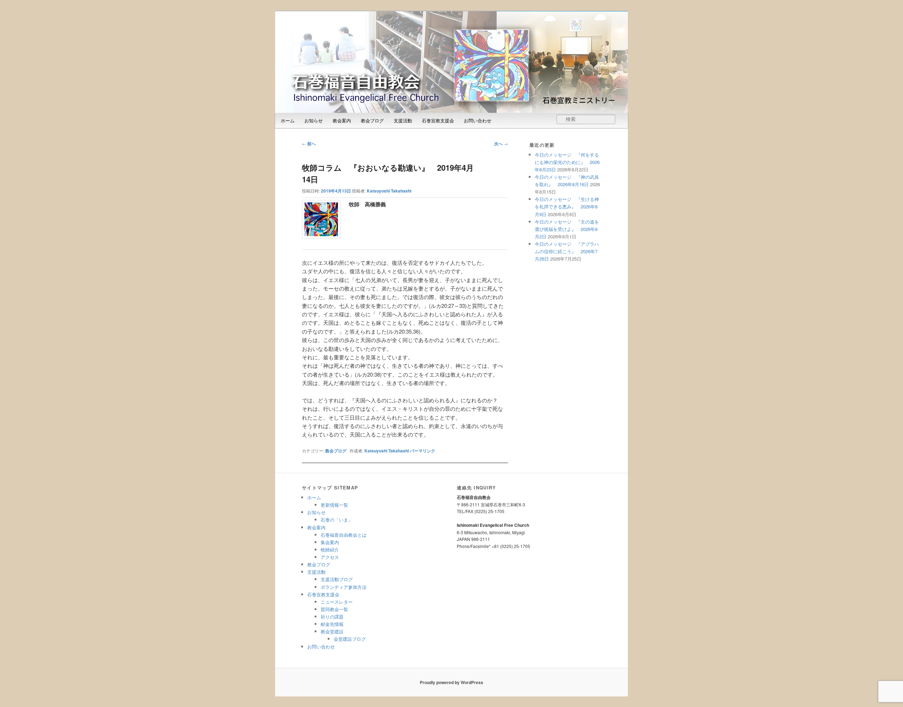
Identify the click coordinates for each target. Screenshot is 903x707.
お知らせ (313, 120)
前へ (309, 143)
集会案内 (330, 542)
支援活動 (403, 120)
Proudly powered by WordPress (451, 682)
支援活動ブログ (337, 579)
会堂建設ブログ (350, 638)
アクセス (330, 557)
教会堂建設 (332, 631)
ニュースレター (337, 601)
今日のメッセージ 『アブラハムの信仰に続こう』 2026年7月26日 (567, 251)
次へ (501, 143)
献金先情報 (332, 624)
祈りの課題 (332, 616)
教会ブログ (372, 120)
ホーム (288, 120)
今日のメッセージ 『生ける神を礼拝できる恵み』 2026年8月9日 (567, 206)
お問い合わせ (477, 120)
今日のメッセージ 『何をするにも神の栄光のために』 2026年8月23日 (567, 162)
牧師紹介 (330, 549)
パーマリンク (422, 450)
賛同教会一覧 (334, 609)
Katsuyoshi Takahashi (389, 191)
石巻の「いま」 (337, 519)
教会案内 (342, 120)
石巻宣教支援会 (438, 120)
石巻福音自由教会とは (343, 534)
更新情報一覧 (334, 504)
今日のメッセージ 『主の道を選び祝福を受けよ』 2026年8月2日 (567, 229)
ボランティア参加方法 (343, 587)
